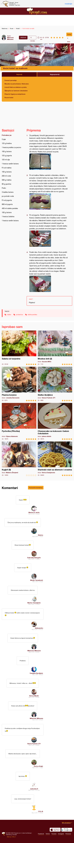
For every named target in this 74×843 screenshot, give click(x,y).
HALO (14, 837)
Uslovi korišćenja (26, 833)
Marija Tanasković (36, 580)
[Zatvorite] (1, 3)
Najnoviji (19, 74)
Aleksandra (39, 628)
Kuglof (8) (19, 459)
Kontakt (15, 834)
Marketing (9, 834)
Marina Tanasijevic (34, 603)
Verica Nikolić (34, 696)
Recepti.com (37, 11)
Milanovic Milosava (10, 38)
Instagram (61, 834)
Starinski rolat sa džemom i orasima (55, 459)
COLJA (40, 811)
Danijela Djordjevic (36, 673)
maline (9, 314)
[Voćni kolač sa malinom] (48, 162)
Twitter (48, 834)
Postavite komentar (36, 487)
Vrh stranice (66, 822)
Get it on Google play (66, 830)
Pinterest (68, 834)
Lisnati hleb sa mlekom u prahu (16, 87)
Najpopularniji (54, 74)
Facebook (41, 834)
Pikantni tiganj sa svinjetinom (15, 94)
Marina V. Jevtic (34, 512)
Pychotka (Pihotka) (19, 421)
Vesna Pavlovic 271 (34, 743)
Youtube (53, 834)
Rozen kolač (9, 97)
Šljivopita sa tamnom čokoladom (16, 90)
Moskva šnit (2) (55, 348)
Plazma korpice (19, 384)
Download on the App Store (55, 830)
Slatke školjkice (55, 384)
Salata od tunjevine (19, 348)
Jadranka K (34, 789)
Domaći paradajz (11, 80)
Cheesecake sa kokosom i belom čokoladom (55, 421)
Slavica (40, 535)
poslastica (19, 314)
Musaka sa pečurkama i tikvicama (17, 84)
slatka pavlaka (32, 314)
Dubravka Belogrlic (34, 557)
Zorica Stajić (38, 766)
